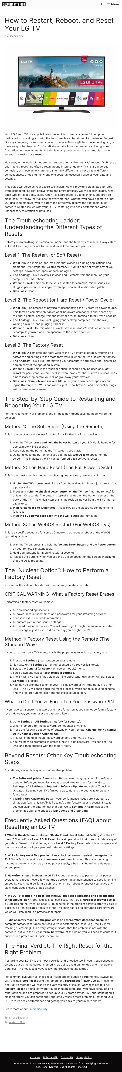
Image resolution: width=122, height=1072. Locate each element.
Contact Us (67, 1057)
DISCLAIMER (50, 1057)
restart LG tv (17, 1022)
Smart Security (37, 1009)
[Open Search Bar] (101, 4)
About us (35, 1057)
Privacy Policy (84, 1057)
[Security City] (14, 4)
